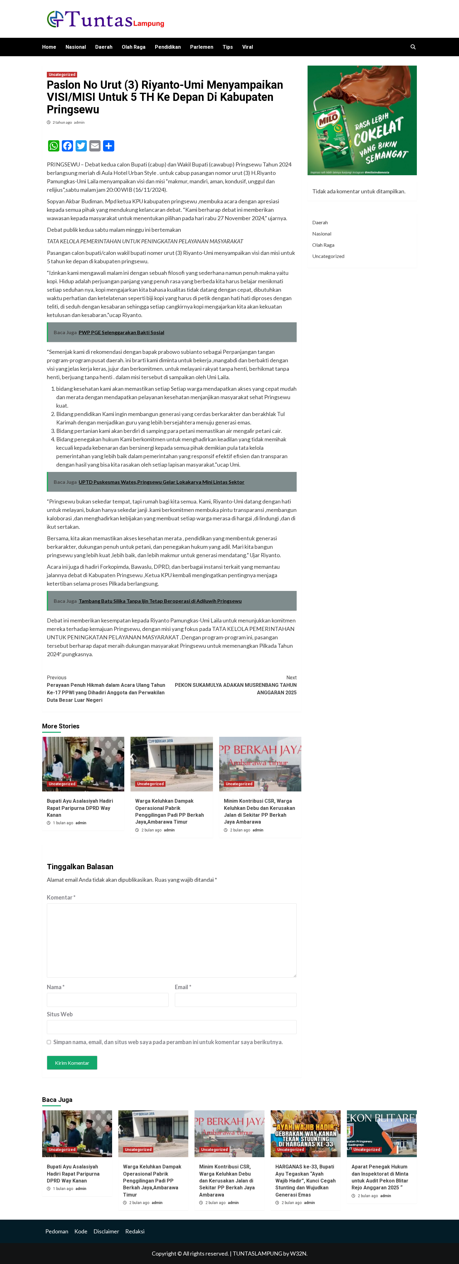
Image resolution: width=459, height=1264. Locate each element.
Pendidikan (168, 47)
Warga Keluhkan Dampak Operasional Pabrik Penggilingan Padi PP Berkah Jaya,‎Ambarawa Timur (152, 1181)
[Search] (413, 47)
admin (79, 122)
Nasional (76, 47)
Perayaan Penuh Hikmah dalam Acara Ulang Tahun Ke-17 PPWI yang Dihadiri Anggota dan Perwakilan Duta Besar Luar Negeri (106, 689)
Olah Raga (134, 47)
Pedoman (56, 1231)
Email (183, 987)
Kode (80, 1231)
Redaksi (135, 1231)
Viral (247, 47)
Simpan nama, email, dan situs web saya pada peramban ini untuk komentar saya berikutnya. (168, 1041)
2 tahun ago (62, 122)
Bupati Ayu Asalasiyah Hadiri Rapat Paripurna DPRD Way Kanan (80, 808)
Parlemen (201, 47)
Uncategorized (62, 74)
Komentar (61, 897)
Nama (56, 987)
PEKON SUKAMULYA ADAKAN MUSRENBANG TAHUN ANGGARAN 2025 (236, 685)
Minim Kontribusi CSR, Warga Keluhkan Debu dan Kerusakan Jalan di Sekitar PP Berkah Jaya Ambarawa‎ (227, 1181)
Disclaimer (106, 1231)
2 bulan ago (151, 830)
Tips (228, 47)
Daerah (103, 47)
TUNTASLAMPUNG (258, 1253)
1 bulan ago (63, 823)
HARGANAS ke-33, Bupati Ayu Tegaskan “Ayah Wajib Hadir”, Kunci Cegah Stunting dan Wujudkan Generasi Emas (305, 1181)
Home (49, 47)
